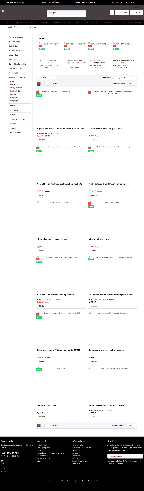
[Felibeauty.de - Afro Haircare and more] (17, 14)
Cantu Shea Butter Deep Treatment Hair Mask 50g (59, 184)
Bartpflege (14, 101)
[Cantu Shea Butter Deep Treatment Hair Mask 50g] (60, 162)
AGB (38, 461)
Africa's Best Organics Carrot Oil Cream (106, 405)
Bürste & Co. (15, 84)
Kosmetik (12, 128)
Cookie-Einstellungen (80, 461)
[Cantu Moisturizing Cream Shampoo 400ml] (99, 50)
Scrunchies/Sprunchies (18, 64)
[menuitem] (66, 13)
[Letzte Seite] (47, 84)
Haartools (12, 106)
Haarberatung (14, 41)
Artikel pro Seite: (118, 84)
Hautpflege (14, 97)
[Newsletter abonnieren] (139, 456)
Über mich (76, 456)
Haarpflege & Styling (16, 68)
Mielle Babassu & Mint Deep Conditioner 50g (108, 184)
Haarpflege (14, 81)
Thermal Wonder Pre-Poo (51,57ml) (52, 239)
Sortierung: (107, 78)
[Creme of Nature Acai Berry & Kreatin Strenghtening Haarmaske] (112, 107)
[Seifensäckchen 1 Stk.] (60, 384)
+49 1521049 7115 (10, 453)
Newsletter (76, 450)
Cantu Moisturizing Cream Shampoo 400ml (99, 61)
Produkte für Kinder (16, 73)
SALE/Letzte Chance (16, 50)
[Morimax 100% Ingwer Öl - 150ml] (49, 50)
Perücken (12, 124)
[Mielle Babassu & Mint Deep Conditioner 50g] (112, 162)
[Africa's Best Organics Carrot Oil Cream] (112, 384)
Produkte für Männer (17, 77)
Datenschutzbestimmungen (127, 461)
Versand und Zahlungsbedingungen (50, 453)
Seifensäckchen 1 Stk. (47, 405)
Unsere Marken (15, 133)
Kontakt (39, 450)
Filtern (43, 78)
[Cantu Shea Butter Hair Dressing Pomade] (60, 273)
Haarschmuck (14, 110)
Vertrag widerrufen (44, 458)
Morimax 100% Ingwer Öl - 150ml (50, 61)
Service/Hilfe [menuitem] (137, 7)
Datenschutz (76, 458)
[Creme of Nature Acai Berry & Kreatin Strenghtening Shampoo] (123, 50)
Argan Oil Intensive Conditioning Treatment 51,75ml (60, 128)
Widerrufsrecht (42, 456)
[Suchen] (84, 12)
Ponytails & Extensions (17, 119)
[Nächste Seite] (43, 84)
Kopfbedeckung (16, 91)
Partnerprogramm (16, 37)
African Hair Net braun (99, 239)
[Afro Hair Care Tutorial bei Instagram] (18, 466)
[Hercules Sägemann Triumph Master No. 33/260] (74, 50)
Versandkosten (67, 481)
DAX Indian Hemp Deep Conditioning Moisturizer (111, 294)
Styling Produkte (16, 88)
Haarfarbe (14, 94)
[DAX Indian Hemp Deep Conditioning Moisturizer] (112, 273)
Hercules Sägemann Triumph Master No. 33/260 (74, 61)
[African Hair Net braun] (112, 218)
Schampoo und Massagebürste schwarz (106, 350)
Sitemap (75, 453)
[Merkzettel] (112, 12)
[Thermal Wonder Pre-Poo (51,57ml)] (60, 218)
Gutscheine (13, 46)
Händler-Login (77, 445)
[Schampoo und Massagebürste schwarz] (112, 329)
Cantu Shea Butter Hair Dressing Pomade (55, 294)
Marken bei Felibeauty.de (81, 448)
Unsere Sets (13, 55)
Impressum (76, 464)
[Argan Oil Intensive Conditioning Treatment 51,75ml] (60, 107)
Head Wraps (13, 59)
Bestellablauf (41, 445)
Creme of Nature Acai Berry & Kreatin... (123, 61)
